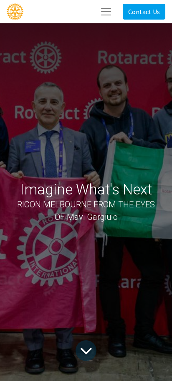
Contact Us (144, 11)
